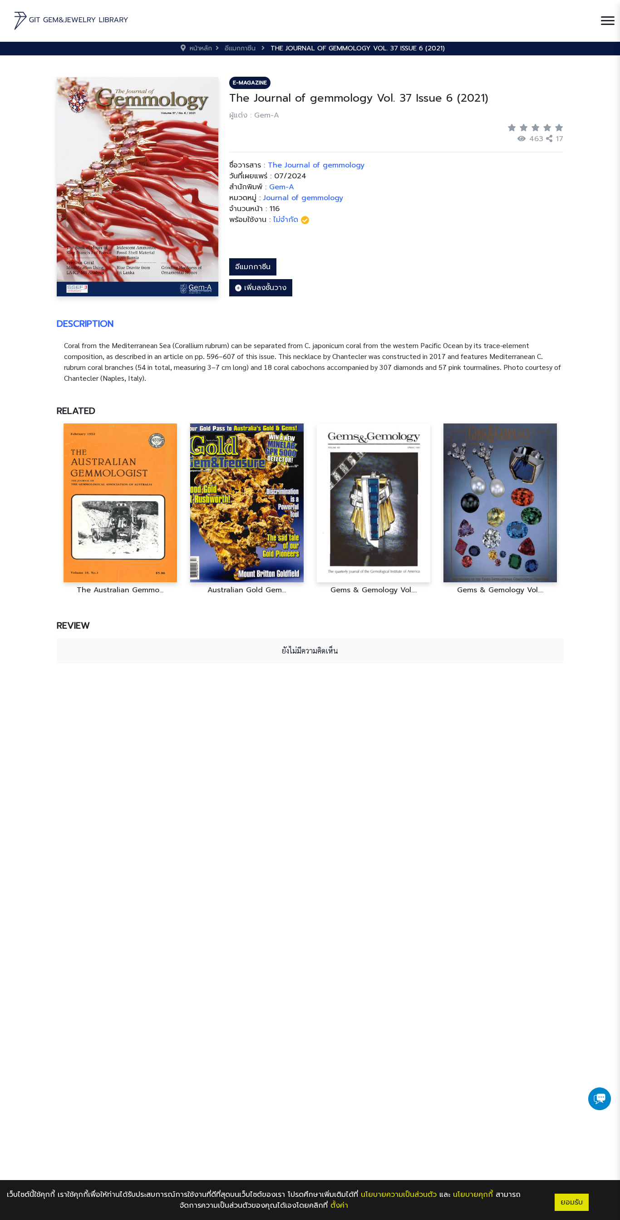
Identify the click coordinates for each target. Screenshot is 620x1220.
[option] (120, 509)
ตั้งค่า (339, 1205)
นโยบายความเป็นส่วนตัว (399, 1194)
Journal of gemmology (303, 197)
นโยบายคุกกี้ (473, 1194)
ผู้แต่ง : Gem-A (254, 115)
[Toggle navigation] (607, 21)
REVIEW (73, 625)
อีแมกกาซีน (253, 266)
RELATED (76, 410)
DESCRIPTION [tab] (85, 323)
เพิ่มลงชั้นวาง (263, 287)
